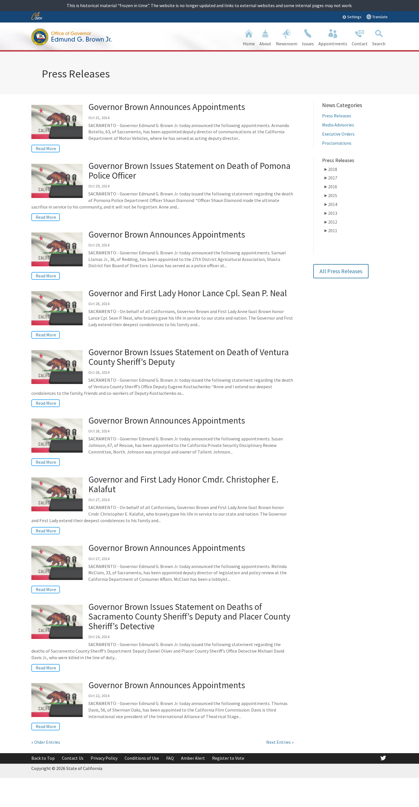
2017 (330, 178)
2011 (330, 230)
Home (249, 43)
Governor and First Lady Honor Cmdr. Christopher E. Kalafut (183, 484)
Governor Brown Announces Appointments (166, 106)
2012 (330, 222)
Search (378, 43)
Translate (379, 16)
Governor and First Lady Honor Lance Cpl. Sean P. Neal (187, 293)
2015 (330, 195)
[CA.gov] (36, 16)
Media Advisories (338, 125)
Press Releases (336, 116)
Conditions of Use (142, 758)
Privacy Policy (104, 758)
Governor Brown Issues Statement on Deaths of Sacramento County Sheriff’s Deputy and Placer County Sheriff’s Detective (189, 616)
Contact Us (73, 758)
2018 (330, 169)
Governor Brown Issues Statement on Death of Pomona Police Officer (189, 170)
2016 (330, 186)
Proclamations (336, 143)
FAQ (170, 758)
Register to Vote (228, 758)
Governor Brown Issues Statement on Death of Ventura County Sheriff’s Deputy (188, 356)
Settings (353, 16)
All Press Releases (341, 271)
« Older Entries (45, 742)
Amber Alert (193, 758)
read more (46, 148)
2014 (330, 204)
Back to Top (43, 758)
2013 (330, 213)
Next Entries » (280, 742)
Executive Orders (338, 134)
